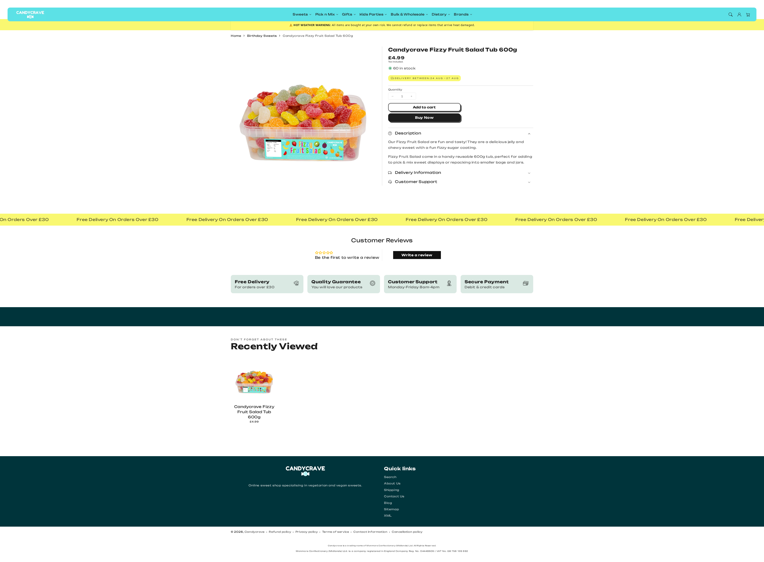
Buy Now (424, 118)
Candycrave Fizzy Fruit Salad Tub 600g (318, 35)
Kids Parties (371, 14)
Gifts (347, 14)
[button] (730, 14)
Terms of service (335, 531)
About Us (392, 483)
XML (388, 515)
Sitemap (391, 509)
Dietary (439, 14)
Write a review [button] (416, 255)
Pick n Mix (325, 14)
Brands (461, 14)
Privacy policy (306, 531)
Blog (388, 503)
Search (390, 477)
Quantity (395, 89)
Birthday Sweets (262, 35)
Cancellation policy (407, 531)
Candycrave (255, 531)
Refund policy (280, 531)
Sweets (300, 14)
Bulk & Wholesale (408, 14)
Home (236, 35)
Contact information (370, 531)
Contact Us (394, 496)
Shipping (391, 490)
